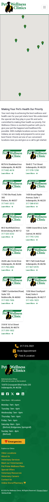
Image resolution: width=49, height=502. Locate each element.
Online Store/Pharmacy (12, 483)
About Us (5, 456)
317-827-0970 (32, 267)
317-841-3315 (7, 203)
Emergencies (15, 441)
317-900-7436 (7, 300)
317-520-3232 (7, 234)
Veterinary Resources (11, 473)
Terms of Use (6, 493)
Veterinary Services (10, 459)
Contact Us (6, 479)
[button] (42, 43)
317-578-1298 (32, 170)
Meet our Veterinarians (12, 463)
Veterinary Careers (10, 476)
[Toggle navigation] (44, 7)
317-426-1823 (32, 300)
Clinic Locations (8, 453)
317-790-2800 (7, 267)
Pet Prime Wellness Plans (12, 466)
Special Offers (8, 469)
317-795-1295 (32, 237)
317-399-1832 (7, 330)
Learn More (5, 173)
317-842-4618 (7, 170)
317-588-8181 (32, 203)
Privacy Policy (42, 490)
